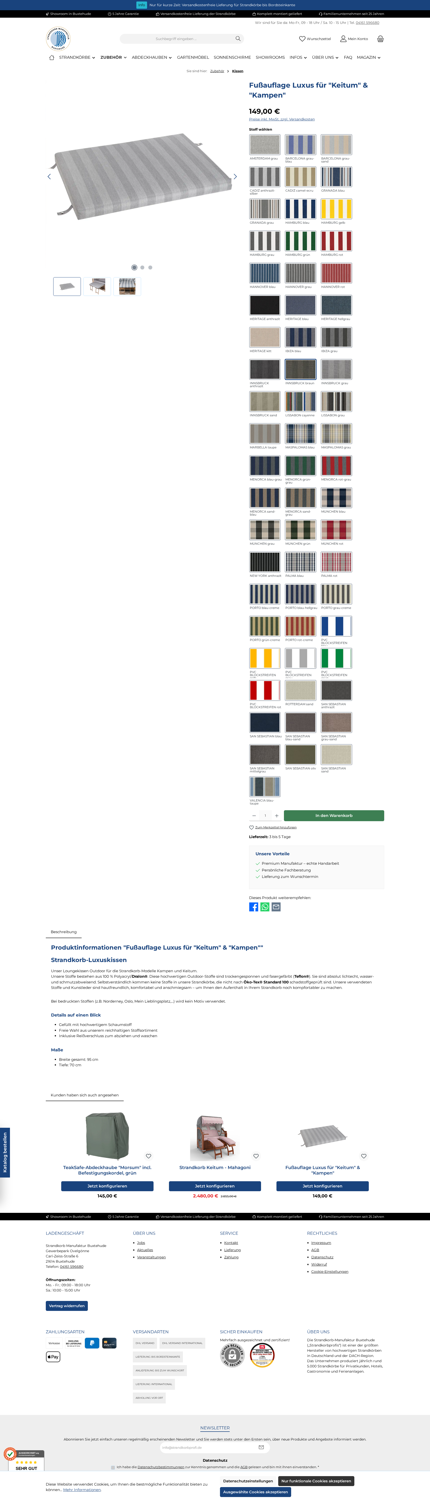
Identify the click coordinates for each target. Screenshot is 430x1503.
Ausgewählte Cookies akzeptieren (255, 1492)
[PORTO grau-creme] (336, 594)
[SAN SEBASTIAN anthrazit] (336, 690)
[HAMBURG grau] (265, 241)
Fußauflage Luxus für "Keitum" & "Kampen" (322, 1170)
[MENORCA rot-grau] (336, 465)
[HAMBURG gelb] (336, 208)
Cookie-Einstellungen (329, 1271)
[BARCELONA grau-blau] (301, 144)
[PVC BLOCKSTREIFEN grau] (301, 658)
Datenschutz (322, 1257)
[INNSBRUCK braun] (301, 369)
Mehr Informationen (82, 1489)
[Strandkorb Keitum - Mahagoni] (215, 1136)
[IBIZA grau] (336, 337)
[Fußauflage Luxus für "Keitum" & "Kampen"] (142, 176)
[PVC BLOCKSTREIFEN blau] (336, 626)
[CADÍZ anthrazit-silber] (265, 176)
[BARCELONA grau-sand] (336, 144)
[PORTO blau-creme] (265, 594)
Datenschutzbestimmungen (161, 1467)
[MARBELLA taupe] (265, 433)
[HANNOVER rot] (336, 273)
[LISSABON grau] (336, 401)
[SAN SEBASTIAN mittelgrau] (265, 754)
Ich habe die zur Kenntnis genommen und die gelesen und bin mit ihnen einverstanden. (218, 1467)
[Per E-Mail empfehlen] (276, 906)
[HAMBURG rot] (336, 241)
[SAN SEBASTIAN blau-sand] (301, 722)
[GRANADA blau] (336, 176)
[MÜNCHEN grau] (265, 529)
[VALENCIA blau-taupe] (265, 786)
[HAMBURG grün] (301, 241)
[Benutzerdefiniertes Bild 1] (262, 1355)
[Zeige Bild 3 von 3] (150, 267)
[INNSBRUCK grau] (336, 369)
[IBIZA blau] (301, 337)
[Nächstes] (235, 176)
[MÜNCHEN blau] (336, 497)
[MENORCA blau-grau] (265, 465)
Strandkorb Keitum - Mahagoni (215, 1167)
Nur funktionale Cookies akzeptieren (316, 1481)
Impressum (321, 1242)
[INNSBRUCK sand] (265, 401)
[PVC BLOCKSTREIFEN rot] (265, 690)
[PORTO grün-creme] (265, 626)
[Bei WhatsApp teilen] (264, 906)
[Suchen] (238, 39)
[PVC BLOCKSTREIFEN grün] (336, 658)
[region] (142, 188)
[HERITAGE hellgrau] (336, 305)
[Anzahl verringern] (254, 815)
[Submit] (261, 1447)
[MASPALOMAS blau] (301, 433)
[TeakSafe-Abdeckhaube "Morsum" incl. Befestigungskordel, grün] (107, 1136)
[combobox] (176, 39)
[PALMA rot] (336, 562)
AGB (315, 1250)
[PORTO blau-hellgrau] (301, 594)
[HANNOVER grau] (301, 273)
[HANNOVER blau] (265, 273)
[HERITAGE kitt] (265, 337)
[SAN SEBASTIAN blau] (265, 722)
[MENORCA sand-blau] (265, 497)
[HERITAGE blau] (301, 305)
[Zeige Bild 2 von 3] (142, 267)
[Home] (52, 57)
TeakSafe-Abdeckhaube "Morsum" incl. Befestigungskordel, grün (107, 1170)
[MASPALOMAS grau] (336, 433)
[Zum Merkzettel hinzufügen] (149, 1156)
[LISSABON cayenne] (301, 401)
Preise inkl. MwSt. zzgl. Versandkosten (282, 119)
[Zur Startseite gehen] (58, 38)
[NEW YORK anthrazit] (265, 562)
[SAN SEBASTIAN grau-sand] (336, 722)
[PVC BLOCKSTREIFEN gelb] (265, 658)
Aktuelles (145, 1250)
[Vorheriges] (49, 176)
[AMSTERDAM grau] (265, 144)
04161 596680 (367, 22)
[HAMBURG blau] (301, 208)
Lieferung (232, 1250)
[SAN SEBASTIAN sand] (336, 754)
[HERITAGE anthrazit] (265, 305)
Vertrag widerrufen (67, 1305)
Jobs (141, 1242)
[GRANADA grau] (265, 208)
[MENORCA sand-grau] (301, 497)
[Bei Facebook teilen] (253, 906)
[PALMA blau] (301, 562)
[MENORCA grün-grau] (301, 465)
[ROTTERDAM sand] (301, 690)
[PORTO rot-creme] (301, 626)
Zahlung (231, 1257)
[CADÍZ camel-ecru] (301, 176)
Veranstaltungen (151, 1257)
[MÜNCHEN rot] (336, 529)
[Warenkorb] (379, 39)
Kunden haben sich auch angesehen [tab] (85, 1095)
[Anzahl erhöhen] (277, 815)
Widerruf (319, 1264)
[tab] (64, 932)
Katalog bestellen (5, 1153)
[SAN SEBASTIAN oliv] (301, 754)
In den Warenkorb (334, 815)
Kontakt (231, 1242)
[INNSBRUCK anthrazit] (265, 369)
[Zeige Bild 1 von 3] (134, 267)
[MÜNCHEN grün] (301, 529)
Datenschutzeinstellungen (248, 1481)
